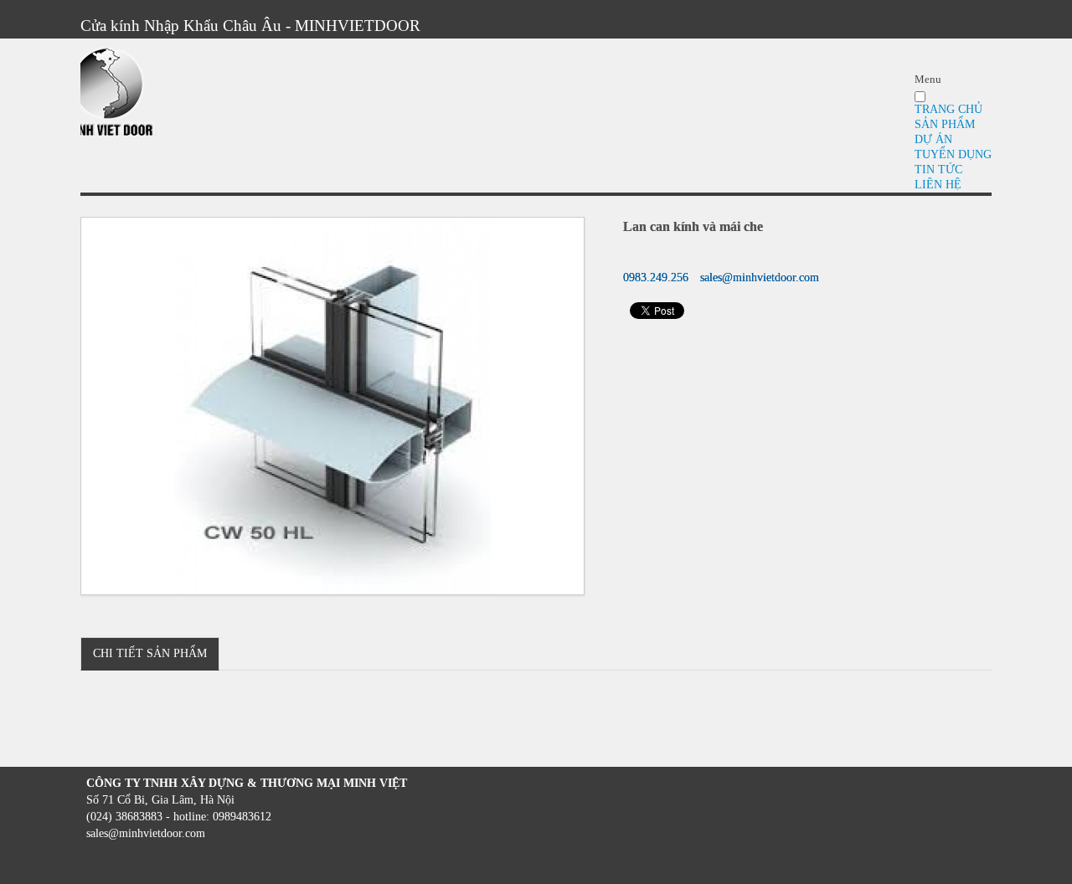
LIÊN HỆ (938, 184)
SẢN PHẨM (945, 124)
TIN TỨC (938, 169)
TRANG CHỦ (948, 109)
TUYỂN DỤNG (953, 154)
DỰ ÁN (933, 139)
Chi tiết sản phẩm (150, 653)
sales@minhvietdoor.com (759, 277)
